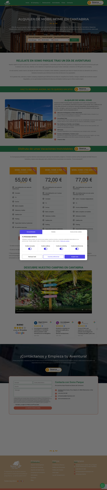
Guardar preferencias (53, 256)
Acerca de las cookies (76, 231)
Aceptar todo (74, 256)
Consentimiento (31, 231)
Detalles (53, 231)
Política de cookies (64, 241)
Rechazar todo (32, 256)
